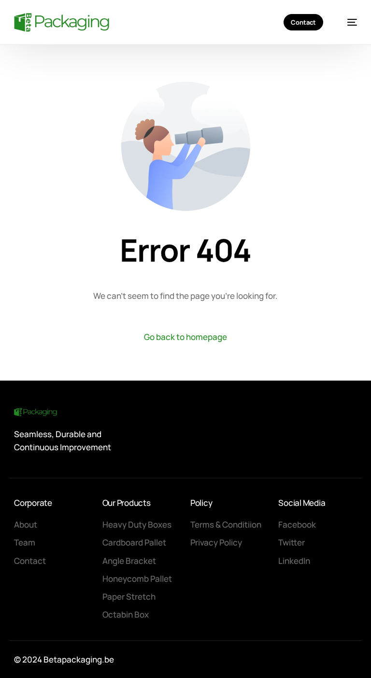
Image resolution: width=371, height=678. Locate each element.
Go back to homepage (185, 336)
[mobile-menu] (347, 22)
